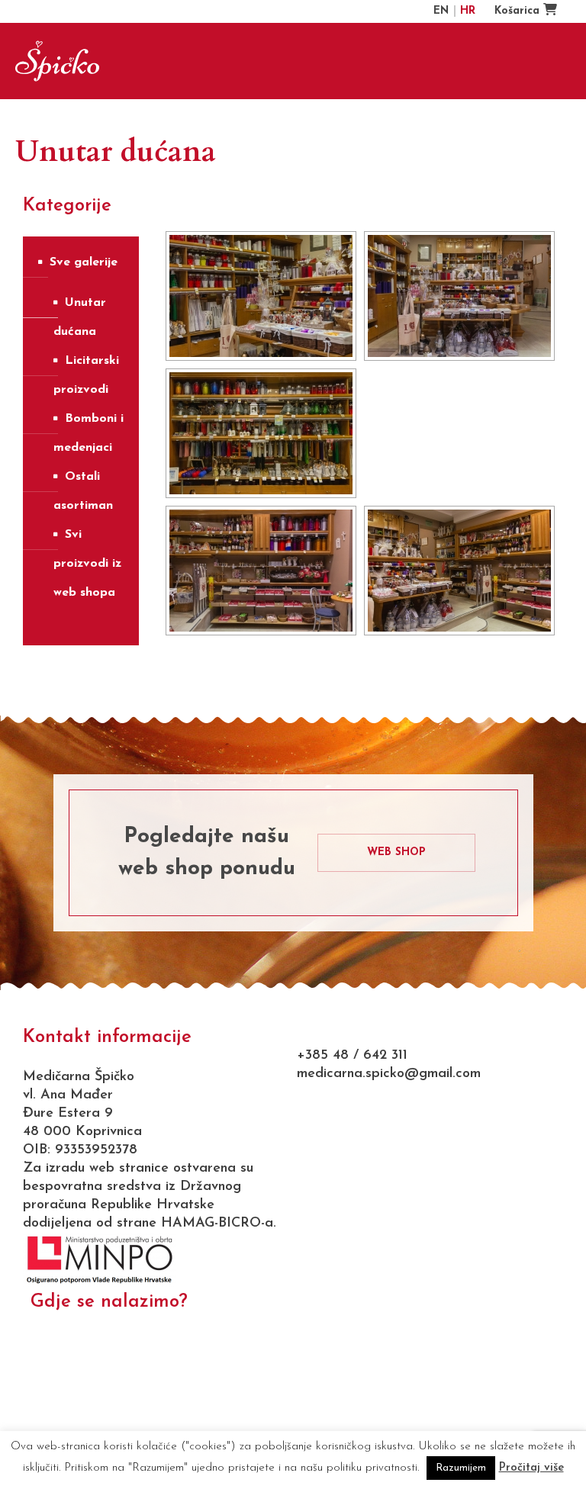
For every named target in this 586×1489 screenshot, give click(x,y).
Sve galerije (84, 262)
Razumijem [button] (461, 1468)
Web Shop (396, 852)
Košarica (518, 11)
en (442, 11)
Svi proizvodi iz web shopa (87, 564)
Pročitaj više (531, 1468)
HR (467, 11)
